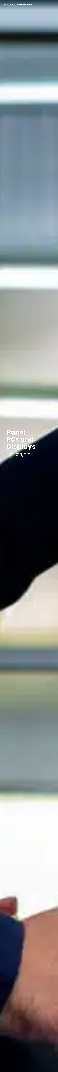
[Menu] (53, 5)
